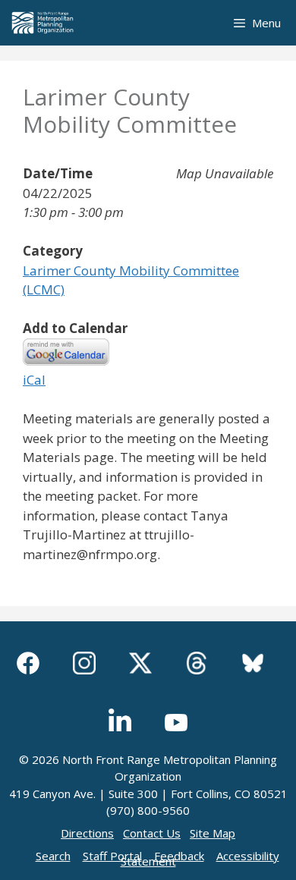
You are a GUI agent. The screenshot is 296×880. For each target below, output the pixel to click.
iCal (34, 379)
